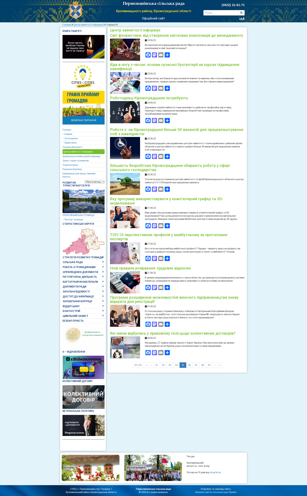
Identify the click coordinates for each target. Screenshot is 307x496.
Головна (67, 24)
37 (196, 365)
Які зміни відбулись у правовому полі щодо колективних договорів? (173, 333)
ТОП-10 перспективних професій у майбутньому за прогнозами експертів (168, 237)
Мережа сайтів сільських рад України (215, 492)
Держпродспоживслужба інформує (82, 156)
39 (209, 365)
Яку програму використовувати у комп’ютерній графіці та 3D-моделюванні (166, 201)
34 (176, 365)
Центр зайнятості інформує (88, 24)
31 (156, 365)
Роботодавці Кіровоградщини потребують (149, 98)
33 (170, 365)
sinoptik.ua (215, 472)
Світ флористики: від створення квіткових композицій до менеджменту (176, 35)
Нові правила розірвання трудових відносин (150, 268)
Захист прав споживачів (76, 160)
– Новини (67, 134)
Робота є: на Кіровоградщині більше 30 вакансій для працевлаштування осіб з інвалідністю (176, 131)
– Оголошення (70, 138)
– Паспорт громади (73, 219)
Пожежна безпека (72, 169)
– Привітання (70, 142)
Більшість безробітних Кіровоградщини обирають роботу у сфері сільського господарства (170, 167)
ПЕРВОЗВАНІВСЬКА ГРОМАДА (78, 215)
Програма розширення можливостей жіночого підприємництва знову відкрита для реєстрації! (174, 299)
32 (163, 365)
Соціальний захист (73, 147)
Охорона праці (70, 165)
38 (202, 365)
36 (189, 365)
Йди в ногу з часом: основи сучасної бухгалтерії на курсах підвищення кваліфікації (174, 66)
